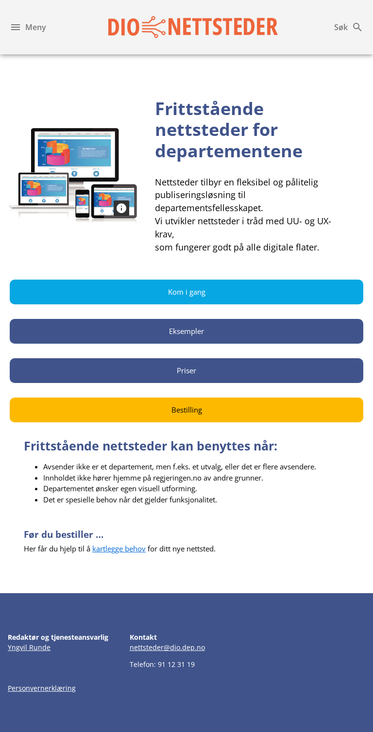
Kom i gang (186, 292)
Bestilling (186, 410)
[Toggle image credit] (121, 208)
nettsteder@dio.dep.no (167, 647)
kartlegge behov (119, 548)
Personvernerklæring (42, 688)
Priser (186, 370)
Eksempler (186, 331)
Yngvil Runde (29, 647)
